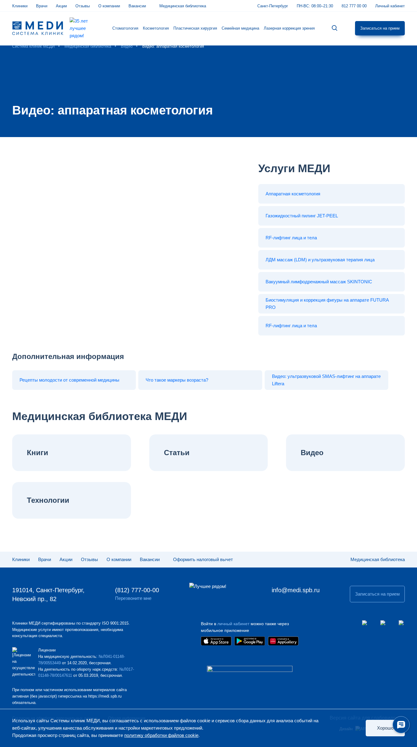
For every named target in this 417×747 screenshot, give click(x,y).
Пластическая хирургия (195, 28)
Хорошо (385, 728)
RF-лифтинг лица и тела (291, 237)
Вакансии (137, 6)
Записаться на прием (380, 28)
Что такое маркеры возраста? (177, 380)
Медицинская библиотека (182, 6)
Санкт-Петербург (272, 6)
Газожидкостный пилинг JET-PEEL (302, 215)
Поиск (335, 28)
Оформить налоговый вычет (203, 559)
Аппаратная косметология (293, 193)
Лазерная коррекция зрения (289, 28)
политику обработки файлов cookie (161, 735)
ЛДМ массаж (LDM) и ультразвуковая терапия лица (320, 259)
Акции (61, 6)
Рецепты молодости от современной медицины (69, 380)
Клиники (19, 6)
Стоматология (125, 28)
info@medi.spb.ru (296, 590)
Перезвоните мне (133, 598)
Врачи (41, 6)
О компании (109, 6)
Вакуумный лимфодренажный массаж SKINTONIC (319, 281)
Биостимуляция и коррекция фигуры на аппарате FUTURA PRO (327, 303)
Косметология (156, 28)
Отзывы (82, 6)
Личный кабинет (390, 6)
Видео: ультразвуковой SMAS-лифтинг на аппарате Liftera (326, 380)
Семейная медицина (240, 28)
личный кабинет (233, 623)
